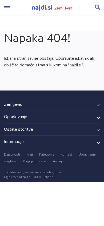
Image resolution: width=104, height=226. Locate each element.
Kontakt (66, 154)
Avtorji (58, 161)
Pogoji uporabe (34, 161)
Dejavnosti (12, 154)
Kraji (29, 154)
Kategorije (46, 154)
